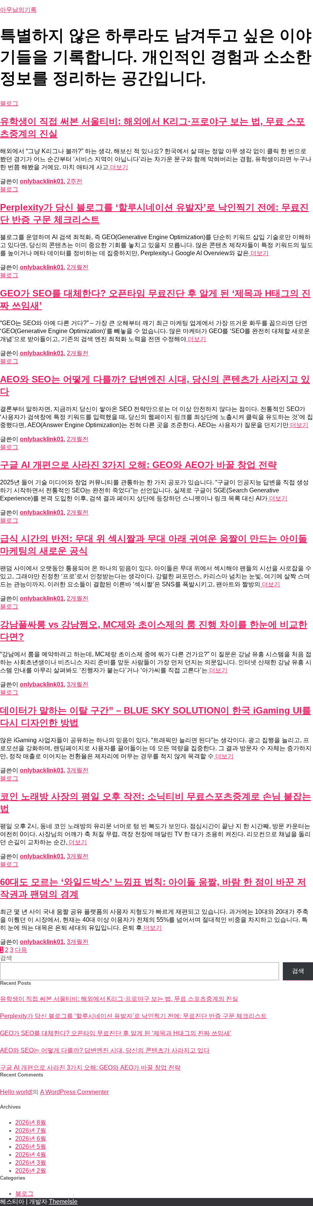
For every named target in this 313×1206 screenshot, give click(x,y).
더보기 (118, 167)
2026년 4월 (30, 1154)
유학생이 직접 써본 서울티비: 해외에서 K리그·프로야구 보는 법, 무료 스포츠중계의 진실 (119, 999)
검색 (6, 958)
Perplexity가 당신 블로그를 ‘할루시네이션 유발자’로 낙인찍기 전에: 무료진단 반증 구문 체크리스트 (133, 1016)
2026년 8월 (30, 1122)
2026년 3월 (30, 1162)
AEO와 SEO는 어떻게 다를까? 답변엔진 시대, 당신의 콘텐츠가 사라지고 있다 (105, 1050)
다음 (21, 950)
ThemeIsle (63, 1201)
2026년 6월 (30, 1138)
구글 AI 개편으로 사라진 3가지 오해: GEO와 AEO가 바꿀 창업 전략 (138, 465)
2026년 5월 (30, 1146)
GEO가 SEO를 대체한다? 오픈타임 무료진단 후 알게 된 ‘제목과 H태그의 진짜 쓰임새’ (115, 1033)
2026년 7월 (30, 1130)
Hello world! (16, 1092)
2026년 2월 (30, 1170)
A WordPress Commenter (74, 1092)
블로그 (9, 103)
